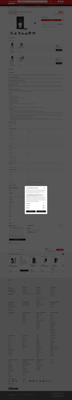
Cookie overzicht (32, 201)
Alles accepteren (41, 211)
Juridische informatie (36, 201)
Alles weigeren (31, 211)
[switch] (43, 205)
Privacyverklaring (28, 201)
